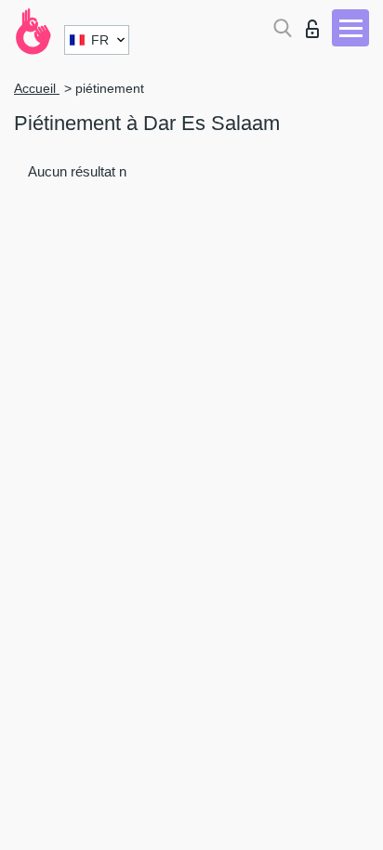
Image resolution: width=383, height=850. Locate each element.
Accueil (36, 88)
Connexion (316, 24)
